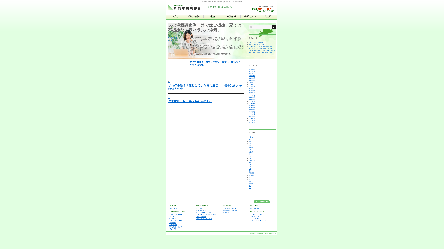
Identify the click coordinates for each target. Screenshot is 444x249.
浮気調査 (251, 175)
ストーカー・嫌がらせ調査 (206, 215)
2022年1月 (252, 99)
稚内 (250, 179)
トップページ (174, 208)
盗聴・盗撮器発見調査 (204, 219)
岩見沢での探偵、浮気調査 (256, 44)
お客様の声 (173, 225)
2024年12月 (252, 82)
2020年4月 (252, 105)
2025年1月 (252, 80)
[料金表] (213, 19)
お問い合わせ (255, 216)
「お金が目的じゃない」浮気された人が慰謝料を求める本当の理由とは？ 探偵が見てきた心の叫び (262, 53)
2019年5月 (252, 112)
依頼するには (174, 218)
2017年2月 (252, 120)
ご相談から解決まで (176, 214)
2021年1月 (252, 101)
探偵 (250, 158)
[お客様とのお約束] (249, 19)
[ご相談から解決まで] (194, 19)
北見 (250, 141)
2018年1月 (252, 118)
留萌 (250, 177)
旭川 (250, 162)
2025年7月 (252, 76)
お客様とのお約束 (175, 221)
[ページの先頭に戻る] (262, 202)
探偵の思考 (252, 160)
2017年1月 (252, 122)
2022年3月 (252, 97)
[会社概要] (268, 19)
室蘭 (250, 145)
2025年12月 (252, 73)
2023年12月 (252, 88)
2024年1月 (252, 86)
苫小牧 (251, 183)
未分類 (170, 41)
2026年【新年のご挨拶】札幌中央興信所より (262, 46)
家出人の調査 (201, 217)
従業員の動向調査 (229, 208)
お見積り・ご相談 (256, 214)
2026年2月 (252, 69)
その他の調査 (255, 208)
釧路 (250, 188)
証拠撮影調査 (201, 210)
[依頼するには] (231, 19)
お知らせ (251, 137)
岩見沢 (251, 152)
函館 (250, 139)
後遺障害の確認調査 (230, 210)
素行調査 (199, 208)
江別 (250, 171)
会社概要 (172, 223)
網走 (250, 181)
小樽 (250, 149)
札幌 (250, 166)
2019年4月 (252, 114)
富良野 (251, 147)
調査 (250, 186)
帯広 (250, 154)
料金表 (171, 216)
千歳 (250, 143)
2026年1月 (252, 71)
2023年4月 (252, 90)
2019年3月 (252, 116)
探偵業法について (175, 227)
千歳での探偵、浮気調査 (256, 42)
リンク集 (172, 229)
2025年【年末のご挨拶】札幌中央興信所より (262, 48)
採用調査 (226, 212)
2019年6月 (252, 109)
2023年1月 (252, 92)
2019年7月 (252, 107)
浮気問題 (251, 173)
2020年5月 (252, 103)
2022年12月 (252, 95)
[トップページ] (175, 19)
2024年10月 (252, 84)
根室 (250, 169)
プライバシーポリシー (258, 221)
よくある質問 (255, 218)
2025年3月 (252, 78)
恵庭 (250, 156)
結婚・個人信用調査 (203, 212)
